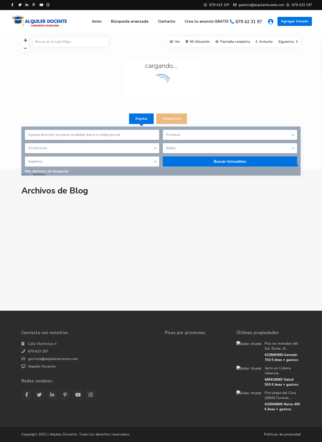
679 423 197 (38, 351)
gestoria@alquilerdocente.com (53, 358)
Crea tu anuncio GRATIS (207, 21)
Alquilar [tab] (141, 118)
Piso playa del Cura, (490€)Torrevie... (281, 395)
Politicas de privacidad (282, 434)
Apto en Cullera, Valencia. (278, 371)
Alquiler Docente (42, 366)
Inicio (96, 21)
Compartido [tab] (171, 118)
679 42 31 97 (248, 22)
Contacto (166, 21)
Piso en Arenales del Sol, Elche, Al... (281, 346)
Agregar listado (294, 21)
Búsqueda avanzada (129, 21)
